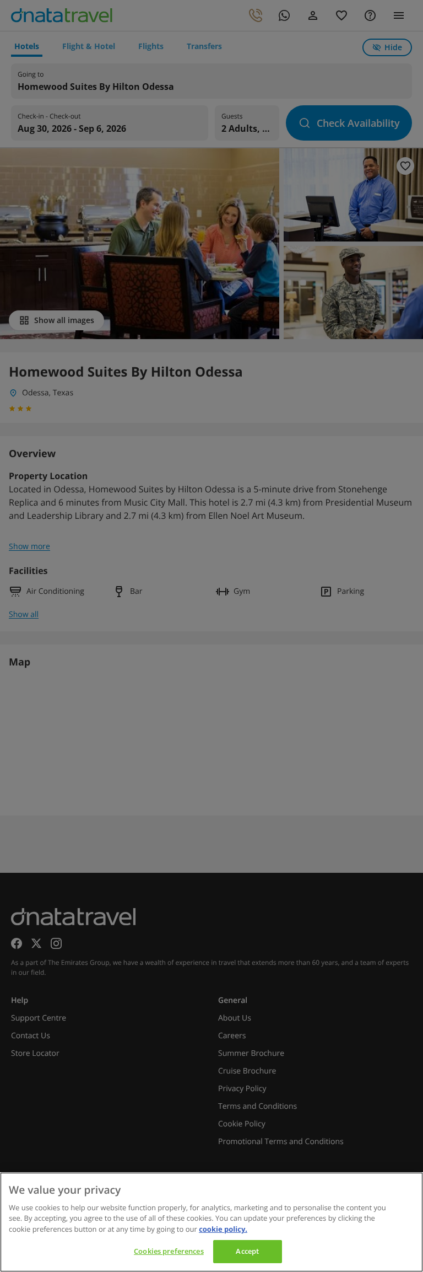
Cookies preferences (168, 1251)
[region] (211, 1222)
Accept (247, 1251)
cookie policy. (223, 1229)
